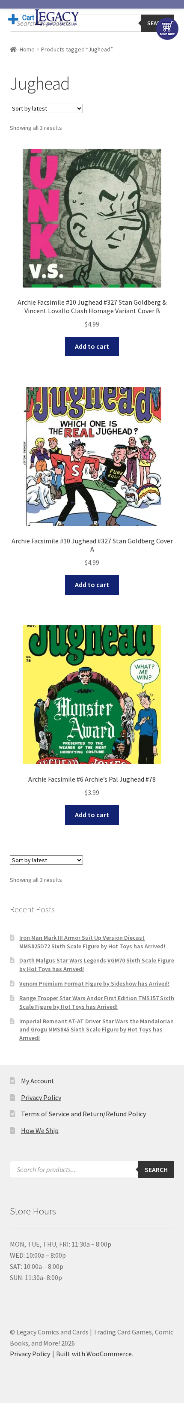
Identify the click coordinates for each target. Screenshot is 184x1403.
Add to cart (92, 346)
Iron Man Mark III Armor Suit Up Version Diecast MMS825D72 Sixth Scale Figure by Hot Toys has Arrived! (92, 942)
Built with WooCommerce (94, 1353)
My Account (37, 1080)
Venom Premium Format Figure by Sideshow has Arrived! (94, 983)
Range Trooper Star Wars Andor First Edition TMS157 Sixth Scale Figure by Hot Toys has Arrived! (96, 1002)
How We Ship (40, 1130)
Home (27, 49)
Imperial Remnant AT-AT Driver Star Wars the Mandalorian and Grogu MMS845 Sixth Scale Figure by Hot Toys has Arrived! (96, 1029)
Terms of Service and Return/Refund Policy (83, 1113)
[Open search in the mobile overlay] (92, 23)
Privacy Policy (41, 1097)
